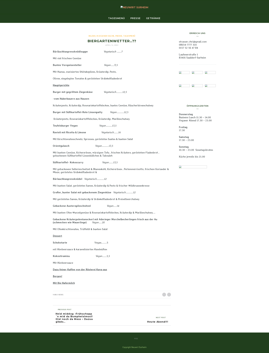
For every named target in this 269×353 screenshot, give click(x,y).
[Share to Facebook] (164, 294)
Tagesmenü (116, 18)
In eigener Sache (105, 36)
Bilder (92, 36)
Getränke (153, 18)
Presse (135, 18)
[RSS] (11, 7)
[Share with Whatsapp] (169, 294)
